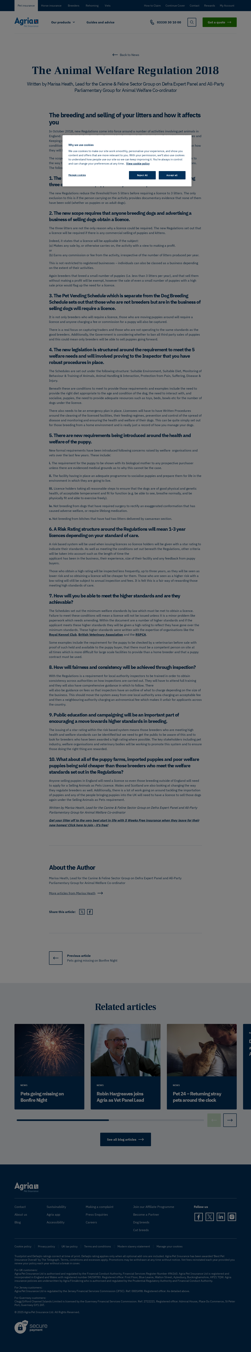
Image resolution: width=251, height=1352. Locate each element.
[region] (127, 160)
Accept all (172, 175)
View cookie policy (138, 163)
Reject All (142, 175)
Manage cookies (77, 174)
